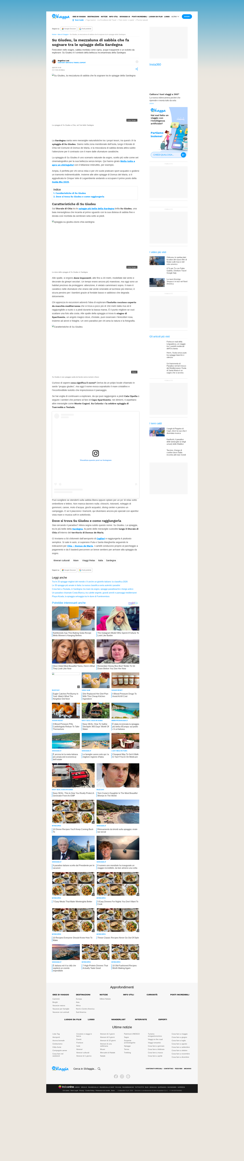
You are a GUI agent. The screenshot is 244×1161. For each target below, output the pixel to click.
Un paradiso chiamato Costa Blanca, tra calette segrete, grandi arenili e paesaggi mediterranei (94, 593)
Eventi (78, 1039)
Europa (79, 999)
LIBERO (77, 1087)
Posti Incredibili (179, 994)
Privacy (81, 1090)
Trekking (127, 1053)
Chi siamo (66, 1090)
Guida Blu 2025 (60, 182)
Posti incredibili (139, 16)
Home (54, 34)
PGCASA (118, 1087)
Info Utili (128, 994)
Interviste (141, 1019)
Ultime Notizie (105, 999)
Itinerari (79, 1049)
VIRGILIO (84, 1087)
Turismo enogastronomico (155, 1035)
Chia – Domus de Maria (80, 546)
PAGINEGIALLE (93, 1087)
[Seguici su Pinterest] (128, 1076)
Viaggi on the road (155, 1039)
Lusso (167, 16)
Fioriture (79, 1043)
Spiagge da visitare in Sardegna (71, 131)
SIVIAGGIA (153, 1087)
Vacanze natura (58, 1005)
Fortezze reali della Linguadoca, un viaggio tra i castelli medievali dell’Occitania (176, 345)
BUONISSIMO (172, 1087)
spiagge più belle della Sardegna (96, 208)
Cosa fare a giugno (179, 1037)
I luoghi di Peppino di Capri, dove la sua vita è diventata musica (177, 430)
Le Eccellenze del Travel (107, 20)
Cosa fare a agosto (179, 1044)
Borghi (55, 1002)
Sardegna (77, 528)
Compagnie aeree (59, 1050)
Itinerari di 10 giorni (108, 1040)
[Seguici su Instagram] (122, 1076)
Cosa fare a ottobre (179, 1050)
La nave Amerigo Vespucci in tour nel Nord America (177, 281)
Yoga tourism (91, 20)
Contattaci (168, 1068)
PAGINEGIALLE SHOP (107, 1087)
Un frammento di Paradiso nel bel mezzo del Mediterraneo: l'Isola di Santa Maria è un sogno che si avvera (176, 368)
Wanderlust (118, 1019)
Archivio (187, 1068)
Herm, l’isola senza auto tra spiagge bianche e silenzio (177, 355)
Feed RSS (178, 1068)
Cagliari (101, 538)
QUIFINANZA (162, 1087)
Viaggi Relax (88, 560)
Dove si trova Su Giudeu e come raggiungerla (80, 196)
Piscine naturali (142, 20)
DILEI (146, 1087)
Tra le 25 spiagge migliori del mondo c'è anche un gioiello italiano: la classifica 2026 (90, 582)
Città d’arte (56, 1047)
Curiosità (152, 994)
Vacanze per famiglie (60, 1009)
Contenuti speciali (154, 1068)
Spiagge (127, 1046)
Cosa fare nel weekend (57, 1055)
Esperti (162, 1019)
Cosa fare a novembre (181, 1054)
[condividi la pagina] (136, 69)
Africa (78, 1005)
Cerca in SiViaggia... (84, 1068)
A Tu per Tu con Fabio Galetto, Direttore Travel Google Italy (176, 270)
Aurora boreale (58, 1040)
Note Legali (74, 1090)
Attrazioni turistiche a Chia (101, 131)
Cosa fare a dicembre (180, 1057)
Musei (102, 1049)
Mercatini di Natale (107, 1053)
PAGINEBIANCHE (128, 1087)
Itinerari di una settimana (106, 1045)
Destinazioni (93, 16)
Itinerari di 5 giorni (107, 1037)
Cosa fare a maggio (180, 1034)
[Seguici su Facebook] (116, 1076)
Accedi (187, 16)
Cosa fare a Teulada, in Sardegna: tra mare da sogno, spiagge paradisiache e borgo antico (92, 589)
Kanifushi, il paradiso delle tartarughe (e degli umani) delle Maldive (176, 441)
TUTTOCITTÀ (139, 1087)
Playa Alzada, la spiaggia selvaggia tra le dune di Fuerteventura (80, 596)
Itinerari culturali (62, 560)
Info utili (113, 16)
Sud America (81, 1012)
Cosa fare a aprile (155, 1056)
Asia (77, 1002)
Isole (78, 1046)
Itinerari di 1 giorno (84, 1056)
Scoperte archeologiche (129, 1041)
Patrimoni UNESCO (132, 1034)
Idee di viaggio (79, 16)
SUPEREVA (181, 1087)
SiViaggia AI (125, 16)
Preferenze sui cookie (103, 1090)
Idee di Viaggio (63, 34)
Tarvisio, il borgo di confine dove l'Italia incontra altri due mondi (176, 452)
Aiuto (113, 1090)
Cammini (56, 999)
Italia (100, 560)
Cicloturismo (57, 1044)
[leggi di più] (137, 61)
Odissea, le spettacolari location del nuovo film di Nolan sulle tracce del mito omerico (177, 260)
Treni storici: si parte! (126, 20)
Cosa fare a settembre (181, 1047)
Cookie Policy (89, 1090)
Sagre (126, 1037)
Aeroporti (56, 1037)
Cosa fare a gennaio (156, 1046)
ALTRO (174, 16)
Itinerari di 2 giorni (107, 1034)
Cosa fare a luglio (179, 1040)
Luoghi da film (156, 16)
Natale (102, 1056)
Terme (126, 1049)
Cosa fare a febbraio (156, 1049)
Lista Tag (56, 1034)
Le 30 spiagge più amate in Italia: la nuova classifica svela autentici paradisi (86, 585)
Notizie (104, 16)
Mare (76, 560)
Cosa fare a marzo (155, 1053)
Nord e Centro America (85, 1009)
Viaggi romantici (154, 1043)
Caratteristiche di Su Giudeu (71, 193)
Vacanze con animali (60, 1012)
